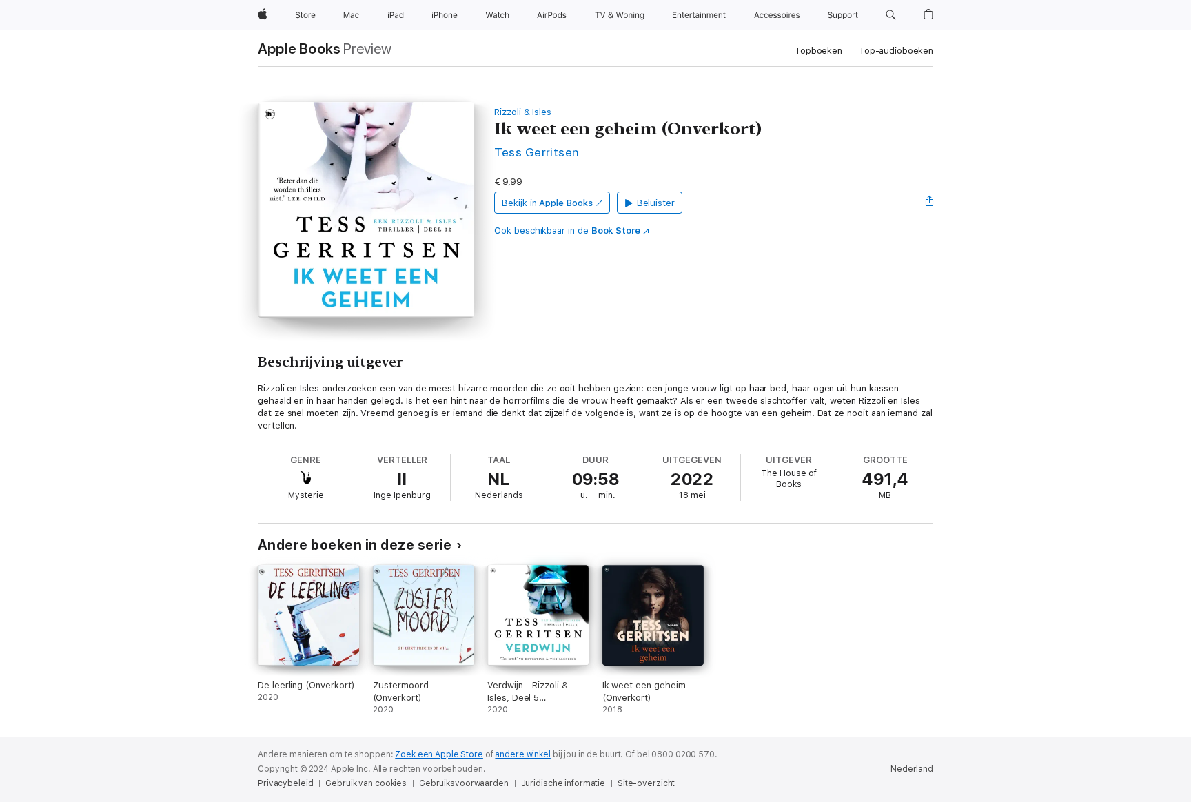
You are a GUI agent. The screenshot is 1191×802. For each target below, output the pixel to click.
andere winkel (522, 754)
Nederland (911, 769)
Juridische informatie (563, 783)
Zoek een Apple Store (439, 754)
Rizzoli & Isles (522, 112)
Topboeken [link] (818, 50)
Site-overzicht (646, 783)
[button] (891, 15)
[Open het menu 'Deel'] (930, 202)
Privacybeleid (285, 783)
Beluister (656, 203)
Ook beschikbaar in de (567, 230)
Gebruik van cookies (366, 783)
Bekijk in (547, 203)
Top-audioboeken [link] (896, 50)
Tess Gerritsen (537, 152)
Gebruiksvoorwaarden (464, 783)
